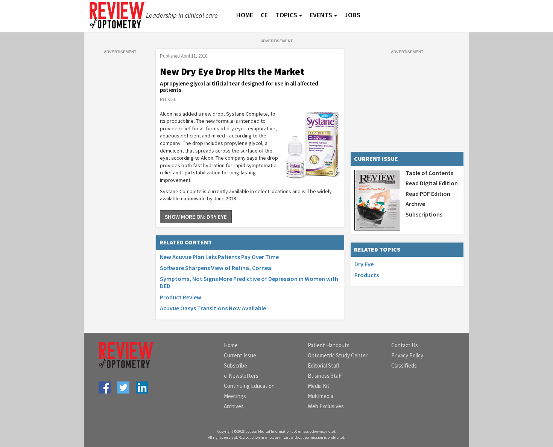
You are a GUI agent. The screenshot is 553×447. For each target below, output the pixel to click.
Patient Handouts (328, 345)
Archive (415, 203)
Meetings (235, 396)
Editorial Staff (323, 365)
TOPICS (286, 15)
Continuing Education (249, 386)
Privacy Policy (407, 355)
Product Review (180, 297)
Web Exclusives (326, 406)
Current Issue (240, 355)
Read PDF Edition (428, 193)
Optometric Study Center (338, 355)
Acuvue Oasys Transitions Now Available (213, 308)
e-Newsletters (241, 375)
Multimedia (320, 396)
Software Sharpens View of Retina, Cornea (215, 268)
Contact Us (404, 345)
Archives (234, 406)
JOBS (352, 15)
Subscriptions (424, 214)
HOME (244, 15)
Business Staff (325, 375)
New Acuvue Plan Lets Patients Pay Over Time (219, 257)
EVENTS (321, 15)
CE (264, 15)
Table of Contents (429, 173)
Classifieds (404, 365)
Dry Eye (364, 264)
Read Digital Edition (432, 183)
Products (366, 275)
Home (231, 345)
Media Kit (319, 386)
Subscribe (235, 365)
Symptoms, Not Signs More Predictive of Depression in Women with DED (249, 282)
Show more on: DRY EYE (196, 216)
